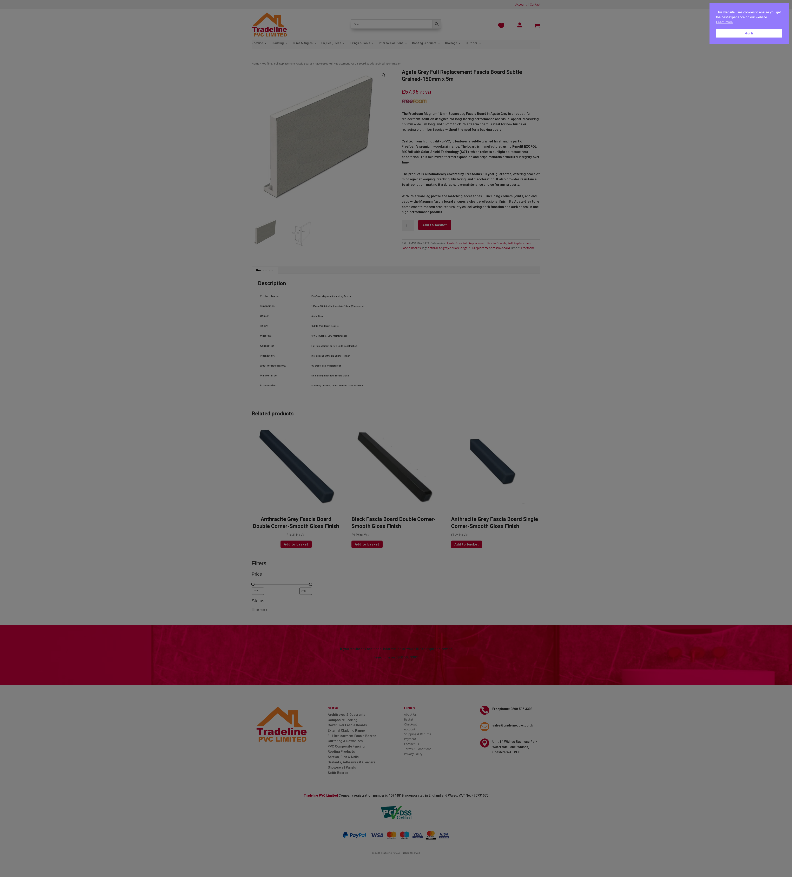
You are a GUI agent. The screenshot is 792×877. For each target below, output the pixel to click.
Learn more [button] (724, 22)
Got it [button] (749, 33)
